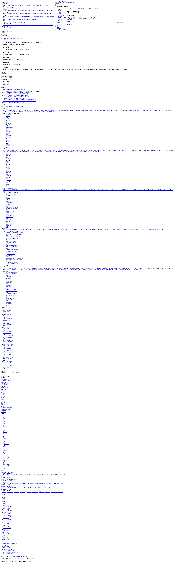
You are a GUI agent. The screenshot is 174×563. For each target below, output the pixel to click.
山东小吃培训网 (7, 516)
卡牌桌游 (23, 13)
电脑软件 (60, 10)
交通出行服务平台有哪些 (11, 106)
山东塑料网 (6, 526)
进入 (7, 117)
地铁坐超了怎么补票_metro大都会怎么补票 (13, 102)
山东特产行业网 (7, 525)
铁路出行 (19, 106)
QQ (63, 6)
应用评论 (20, 38)
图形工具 (22, 5)
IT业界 (9, 22)
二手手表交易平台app (8, 542)
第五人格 (16, 19)
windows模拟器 (6, 546)
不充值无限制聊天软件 (8, 550)
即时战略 (18, 16)
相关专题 (7, 38)
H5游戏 (53, 13)
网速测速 (5, 530)
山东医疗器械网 (7, 513)
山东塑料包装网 (7, 528)
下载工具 (34, 5)
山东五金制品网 (7, 519)
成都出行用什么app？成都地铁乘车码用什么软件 (15, 89)
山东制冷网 (6, 509)
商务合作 (7, 556)
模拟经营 (44, 13)
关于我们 (3, 556)
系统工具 (47, 5)
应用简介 (3, 38)
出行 (4, 106)
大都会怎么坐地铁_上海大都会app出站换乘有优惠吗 (15, 95)
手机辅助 (23, 10)
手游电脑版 (61, 15)
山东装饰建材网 (7, 508)
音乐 (14, 5)
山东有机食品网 (7, 512)
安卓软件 (10, 8)
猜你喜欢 (16, 38)
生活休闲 (89, 8)
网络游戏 (14, 13)
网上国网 (5, 532)
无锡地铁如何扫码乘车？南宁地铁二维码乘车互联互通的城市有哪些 (19, 101)
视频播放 (26, 5)
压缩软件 (42, 5)
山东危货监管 (6, 522)
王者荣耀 (26, 19)
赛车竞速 (36, 16)
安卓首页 (5, 8)
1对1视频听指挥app (7, 553)
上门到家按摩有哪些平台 (9, 549)
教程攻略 (60, 19)
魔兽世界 (30, 19)
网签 (4, 536)
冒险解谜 (53, 16)
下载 (4, 313)
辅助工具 (49, 13)
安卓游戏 (14, 8)
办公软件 (17, 5)
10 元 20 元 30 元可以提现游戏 (10, 552)
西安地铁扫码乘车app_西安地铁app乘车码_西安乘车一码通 (17, 92)
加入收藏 (63, 1)
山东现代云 (6, 518)
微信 (61, 6)
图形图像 (10, 10)
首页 (59, 9)
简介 (4, 494)
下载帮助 (11, 556)
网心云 (5, 529)
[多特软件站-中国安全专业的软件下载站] (65, 2)
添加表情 (3, 376)
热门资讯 (60, 20)
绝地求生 (5, 19)
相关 (4, 496)
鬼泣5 (22, 19)
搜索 (56, 5)
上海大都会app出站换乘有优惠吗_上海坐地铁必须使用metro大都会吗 (19, 99)
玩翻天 (5, 503)
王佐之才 (5, 540)
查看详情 (5, 84)
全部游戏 (5, 13)
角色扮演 (36, 13)
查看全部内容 (4, 72)
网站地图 (5, 2)
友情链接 (5, 501)
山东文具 (5, 520)
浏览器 (30, 5)
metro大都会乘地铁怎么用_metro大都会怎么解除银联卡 (16, 94)
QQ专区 (43, 10)
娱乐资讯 (22, 22)
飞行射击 (14, 16)
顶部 (4, 498)
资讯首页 (5, 22)
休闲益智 (10, 13)
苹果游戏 (65, 17)
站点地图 (20, 556)
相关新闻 (11, 38)
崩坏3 (19, 19)
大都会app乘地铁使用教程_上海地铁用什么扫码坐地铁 (16, 96)
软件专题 (60, 22)
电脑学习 (31, 10)
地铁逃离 (23, 106)
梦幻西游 (12, 19)
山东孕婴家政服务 (7, 511)
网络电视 (7, 5)
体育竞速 (40, 13)
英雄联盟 (35, 19)
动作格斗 (5, 16)
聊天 (4, 5)
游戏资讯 (17, 22)
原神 (9, 19)
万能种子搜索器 (7, 548)
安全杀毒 (38, 5)
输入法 (11, 5)
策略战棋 (27, 16)
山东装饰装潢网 (7, 506)
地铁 (2, 106)
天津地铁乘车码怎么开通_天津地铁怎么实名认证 (15, 98)
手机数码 (13, 22)
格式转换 (18, 10)
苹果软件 (60, 16)
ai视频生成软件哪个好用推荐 (10, 543)
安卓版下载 (69, 19)
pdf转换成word (6, 545)
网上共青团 (6, 533)
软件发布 (16, 556)
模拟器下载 (37, 28)
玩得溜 (5, 505)
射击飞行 (31, 13)
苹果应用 (60, 17)
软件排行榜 (58, 1)
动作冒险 (18, 13)
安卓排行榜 (19, 8)
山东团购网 (6, 523)
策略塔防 (27, 13)
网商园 (5, 535)
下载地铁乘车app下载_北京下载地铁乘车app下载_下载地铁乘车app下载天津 (21, 91)
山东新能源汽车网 (7, 515)
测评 (25, 22)
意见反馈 (24, 556)
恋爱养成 (49, 16)
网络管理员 (6, 538)
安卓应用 (60, 12)
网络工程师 (6, 539)
